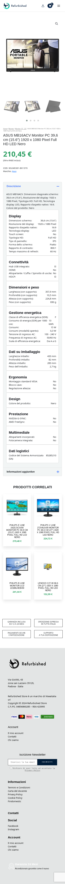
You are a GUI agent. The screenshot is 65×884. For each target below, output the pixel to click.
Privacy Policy (32, 770)
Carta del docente (17, 790)
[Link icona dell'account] (42, 5)
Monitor (11, 129)
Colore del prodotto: (20, 403)
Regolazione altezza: (20, 388)
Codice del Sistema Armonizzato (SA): (26, 457)
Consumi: (14, 327)
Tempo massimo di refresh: (23, 251)
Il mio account (15, 733)
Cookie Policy (15, 797)
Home (5, 129)
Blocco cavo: (15, 384)
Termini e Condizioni (19, 787)
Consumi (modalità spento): (24, 330)
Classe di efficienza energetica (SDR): (28, 317)
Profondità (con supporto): (23, 295)
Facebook (13, 825)
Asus (14, 171)
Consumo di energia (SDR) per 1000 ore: (28, 322)
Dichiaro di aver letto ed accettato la (34, 769)
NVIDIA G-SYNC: (17, 418)
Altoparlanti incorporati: (22, 436)
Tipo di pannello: (18, 241)
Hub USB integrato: (19, 266)
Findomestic (14, 801)
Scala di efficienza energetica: (25, 341)
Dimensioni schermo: (20, 220)
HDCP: (12, 276)
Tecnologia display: (19, 230)
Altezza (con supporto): (21, 298)
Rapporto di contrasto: (21, 247)
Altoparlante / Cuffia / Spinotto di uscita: (30, 273)
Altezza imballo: (17, 363)
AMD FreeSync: (17, 421)
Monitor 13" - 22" (21, 129)
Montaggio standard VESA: (23, 381)
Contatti (12, 736)
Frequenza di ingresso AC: (23, 337)
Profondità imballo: (19, 359)
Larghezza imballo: (19, 356)
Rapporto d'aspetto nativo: (23, 227)
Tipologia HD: (16, 237)
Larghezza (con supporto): (23, 291)
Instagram (13, 829)
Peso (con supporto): (20, 302)
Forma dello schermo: (21, 244)
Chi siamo (13, 739)
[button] (56, 23)
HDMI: (12, 269)
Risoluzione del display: (21, 223)
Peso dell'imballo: (18, 366)
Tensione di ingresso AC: (22, 334)
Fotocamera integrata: (21, 440)
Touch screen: (16, 234)
